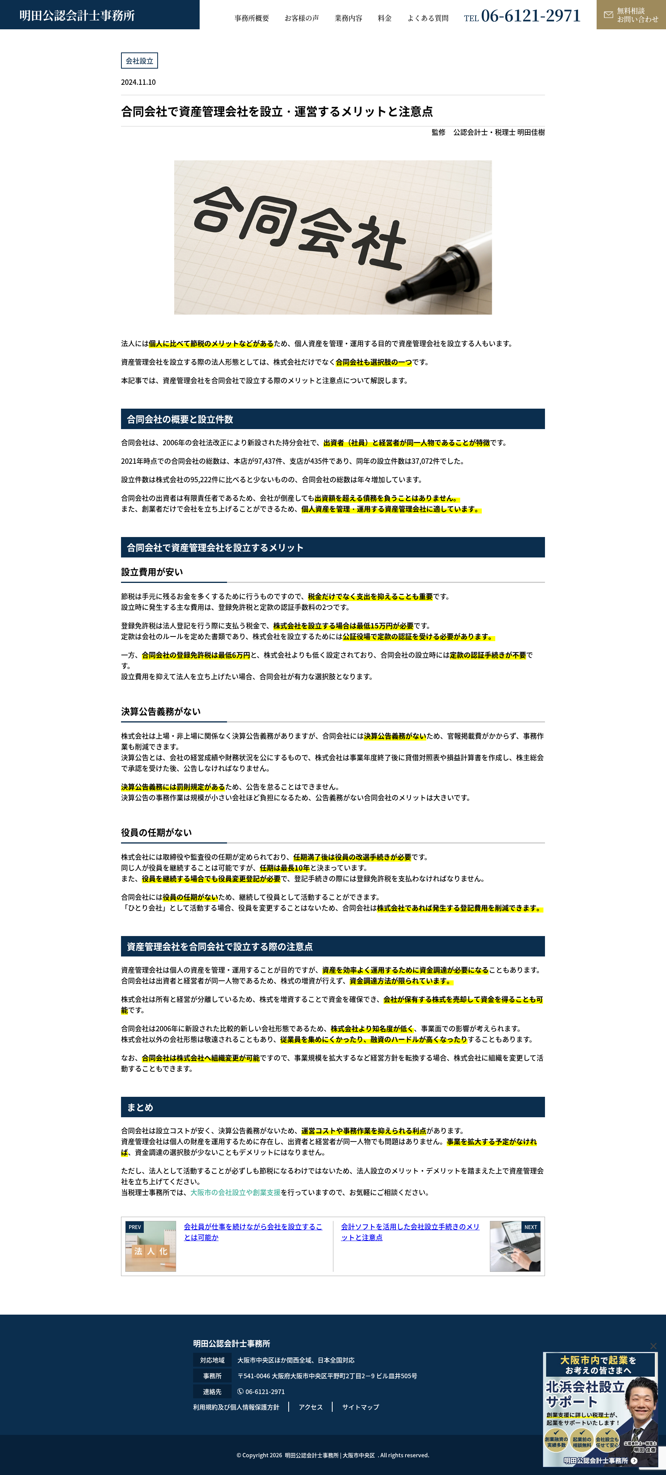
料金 (385, 18)
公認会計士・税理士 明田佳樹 (499, 132)
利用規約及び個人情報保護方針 (236, 1406)
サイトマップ (360, 1406)
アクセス (311, 1406)
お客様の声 (301, 18)
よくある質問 (428, 18)
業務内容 (348, 18)
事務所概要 (251, 18)
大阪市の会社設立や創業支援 (235, 1192)
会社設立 (139, 61)
